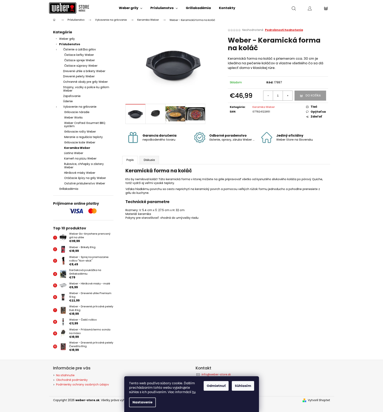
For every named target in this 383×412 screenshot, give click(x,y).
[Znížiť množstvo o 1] (268, 95)
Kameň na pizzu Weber (80, 158)
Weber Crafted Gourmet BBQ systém (84, 124)
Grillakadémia (68, 189)
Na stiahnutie (65, 375)
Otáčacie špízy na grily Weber (85, 178)
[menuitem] (130, 8)
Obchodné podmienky (72, 380)
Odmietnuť (216, 385)
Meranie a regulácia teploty (83, 137)
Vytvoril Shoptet (319, 400)
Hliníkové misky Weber (79, 173)
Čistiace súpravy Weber (81, 66)
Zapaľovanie (72, 96)
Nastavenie (142, 402)
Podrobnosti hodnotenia (284, 30)
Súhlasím (243, 385)
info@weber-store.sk (216, 374)
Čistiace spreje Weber (79, 60)
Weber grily (67, 39)
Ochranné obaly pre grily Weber (85, 82)
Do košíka (313, 95)
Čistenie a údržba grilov (79, 49)
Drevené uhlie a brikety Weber (84, 71)
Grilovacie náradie (76, 112)
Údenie (68, 101)
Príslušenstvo (69, 44)
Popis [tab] (130, 160)
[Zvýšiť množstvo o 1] (287, 95)
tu (193, 392)
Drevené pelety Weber (79, 76)
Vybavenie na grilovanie (80, 107)
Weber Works (73, 118)
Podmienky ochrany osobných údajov (82, 384)
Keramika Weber (77, 148)
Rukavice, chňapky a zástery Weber (84, 165)
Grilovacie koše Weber (79, 142)
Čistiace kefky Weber (79, 55)
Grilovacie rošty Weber (80, 132)
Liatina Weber (73, 153)
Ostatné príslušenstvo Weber (84, 183)
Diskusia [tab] (149, 160)
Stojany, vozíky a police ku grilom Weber (86, 89)
